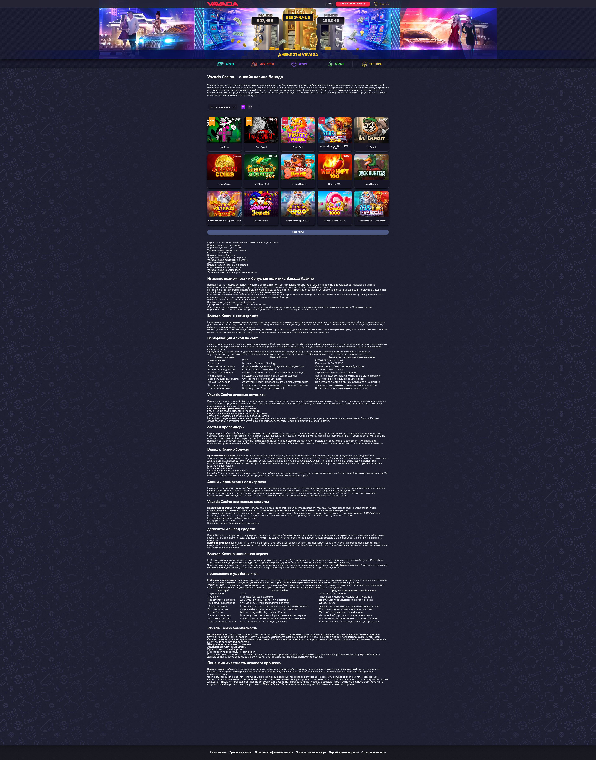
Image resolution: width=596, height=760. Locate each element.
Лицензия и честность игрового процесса (232, 272)
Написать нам (218, 752)
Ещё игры (298, 232)
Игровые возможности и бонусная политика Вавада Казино (243, 242)
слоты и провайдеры (219, 252)
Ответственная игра (373, 752)
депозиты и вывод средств (223, 262)
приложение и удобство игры (224, 267)
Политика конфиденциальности (274, 752)
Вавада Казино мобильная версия (227, 265)
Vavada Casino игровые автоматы (227, 250)
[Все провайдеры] (222, 108)
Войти (329, 4)
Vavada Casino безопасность (224, 270)
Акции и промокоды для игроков (226, 257)
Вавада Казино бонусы (221, 255)
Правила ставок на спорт (311, 752)
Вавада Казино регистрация (224, 245)
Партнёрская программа (344, 752)
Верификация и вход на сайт (224, 247)
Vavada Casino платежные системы (227, 260)
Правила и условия (240, 752)
